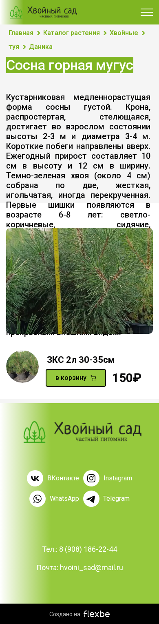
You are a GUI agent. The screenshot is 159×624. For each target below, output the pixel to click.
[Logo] (80, 432)
